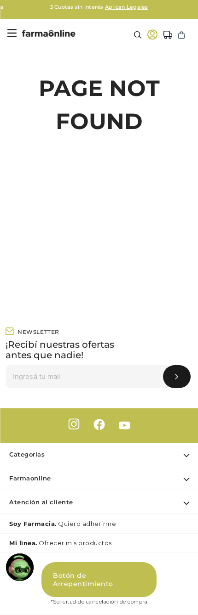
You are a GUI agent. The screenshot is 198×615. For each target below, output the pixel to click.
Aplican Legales (126, 7)
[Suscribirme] (177, 376)
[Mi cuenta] (152, 34)
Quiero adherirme (62, 523)
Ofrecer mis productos (60, 543)
